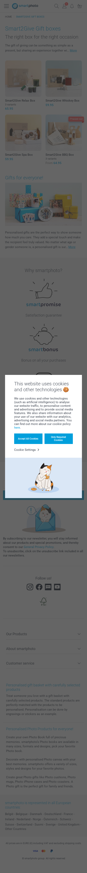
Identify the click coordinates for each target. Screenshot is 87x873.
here (17, 427)
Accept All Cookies (28, 438)
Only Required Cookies (58, 438)
